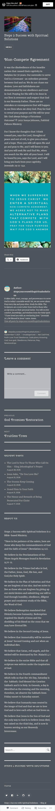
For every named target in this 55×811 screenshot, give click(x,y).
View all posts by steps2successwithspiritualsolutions (27, 321)
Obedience (22, 340)
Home (7, 786)
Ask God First (43, 334)
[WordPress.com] (29, 795)
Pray (38, 340)
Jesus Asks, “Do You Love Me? (22, 474)
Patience (31, 340)
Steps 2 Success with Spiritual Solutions (26, 37)
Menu (9, 47)
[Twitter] (6, 795)
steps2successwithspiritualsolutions (23, 332)
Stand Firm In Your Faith (20, 489)
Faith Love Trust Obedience (16, 337)
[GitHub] (23, 795)
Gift (48, 4)
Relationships (10, 343)
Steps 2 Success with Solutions (26, 766)
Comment (41, 393)
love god (12, 340)
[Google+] (17, 795)
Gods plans (34, 337)
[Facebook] (12, 795)
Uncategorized (28, 334)
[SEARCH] (48, 750)
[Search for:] (24, 750)
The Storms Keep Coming (20, 481)
